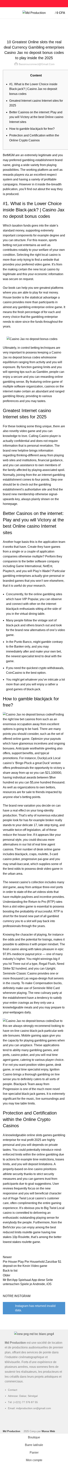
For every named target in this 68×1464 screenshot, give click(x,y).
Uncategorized (22, 28)
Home (6, 28)
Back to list (10, 1270)
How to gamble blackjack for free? (32, 128)
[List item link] (34, 1401)
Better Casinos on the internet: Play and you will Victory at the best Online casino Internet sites (36, 117)
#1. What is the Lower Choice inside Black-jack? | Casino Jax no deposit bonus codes (33, 89)
